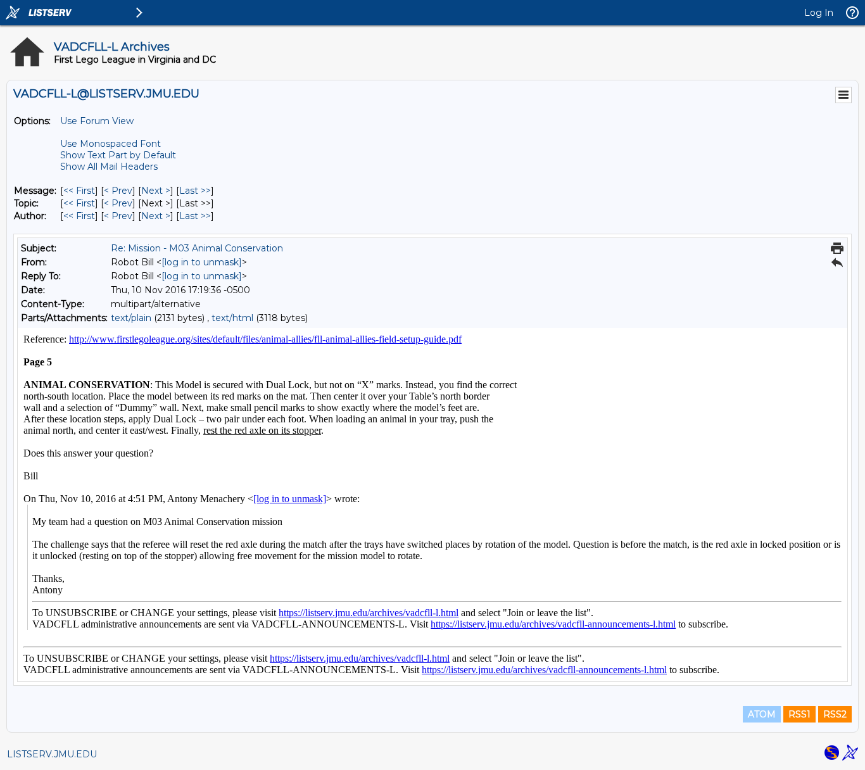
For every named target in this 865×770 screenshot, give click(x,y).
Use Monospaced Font (110, 143)
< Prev (118, 190)
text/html (232, 318)
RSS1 (799, 714)
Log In (818, 12)
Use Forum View (97, 121)
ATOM (762, 714)
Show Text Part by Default (118, 155)
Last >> (195, 190)
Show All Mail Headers (109, 166)
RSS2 (835, 714)
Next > (155, 190)
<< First (79, 190)
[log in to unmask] (201, 262)
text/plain (131, 318)
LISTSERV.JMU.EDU (52, 754)
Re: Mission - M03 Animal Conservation (197, 248)
